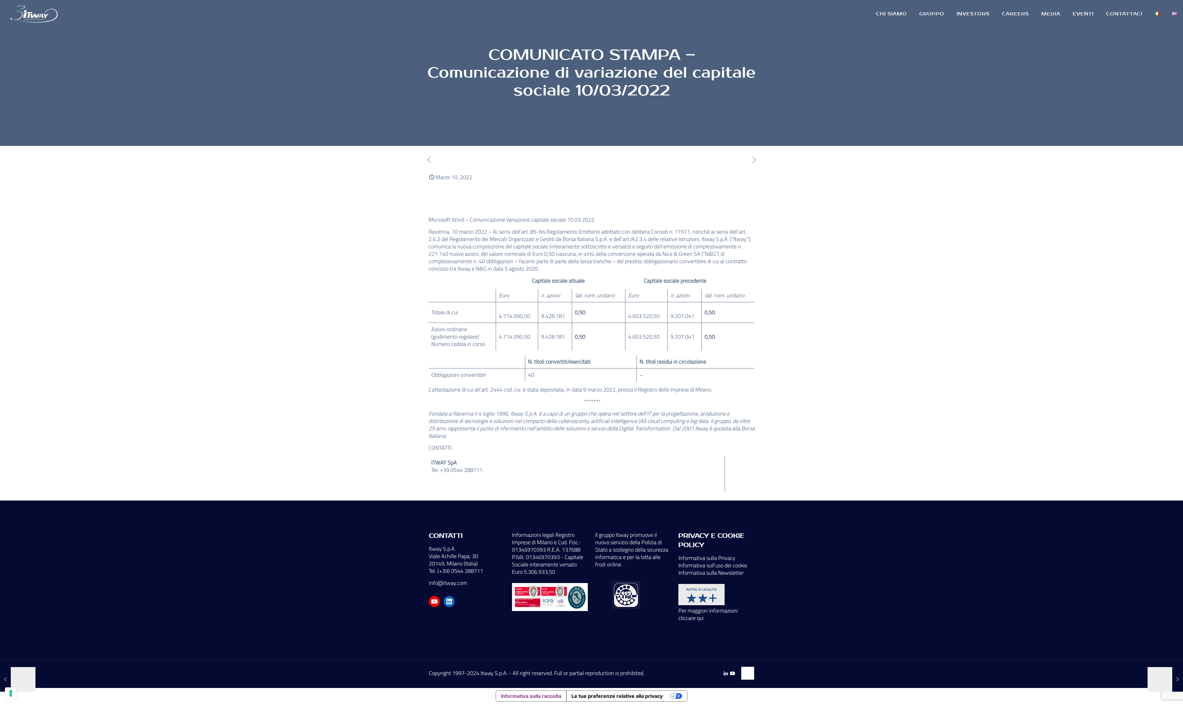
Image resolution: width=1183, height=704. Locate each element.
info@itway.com (448, 583)
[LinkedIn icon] (725, 673)
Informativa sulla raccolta (531, 696)
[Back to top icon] (747, 673)
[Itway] (35, 14)
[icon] (732, 673)
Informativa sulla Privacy (706, 558)
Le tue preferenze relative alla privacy (617, 696)
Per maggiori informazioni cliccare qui (708, 614)
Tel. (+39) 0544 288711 (456, 571)
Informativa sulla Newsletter (711, 573)
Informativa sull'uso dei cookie (712, 565)
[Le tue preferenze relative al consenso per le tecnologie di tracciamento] (11, 693)
